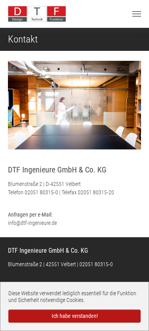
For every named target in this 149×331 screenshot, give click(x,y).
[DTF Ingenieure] (37, 14)
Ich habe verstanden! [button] (75, 316)
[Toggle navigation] (136, 14)
